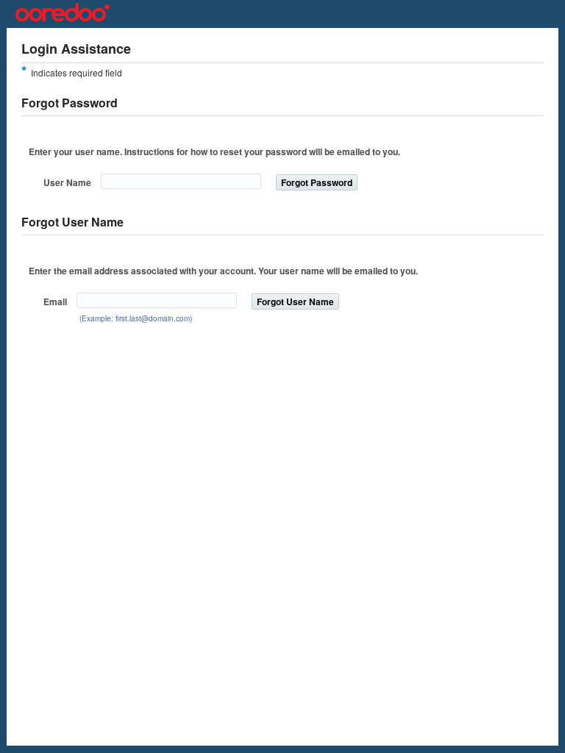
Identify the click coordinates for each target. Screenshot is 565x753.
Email (55, 301)
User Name (67, 182)
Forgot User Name (295, 301)
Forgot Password (316, 182)
